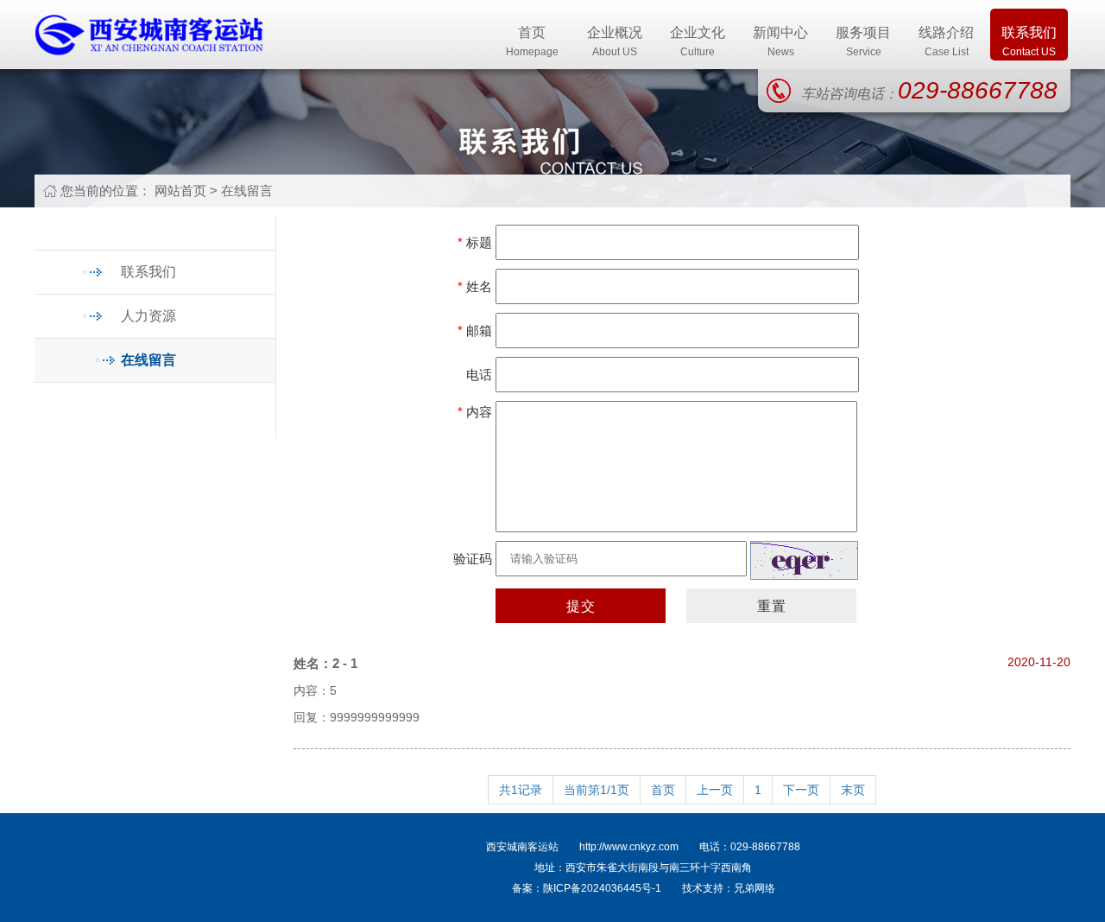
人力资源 (148, 315)
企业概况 (614, 41)
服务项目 (863, 41)
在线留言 (247, 190)
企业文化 (697, 41)
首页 (532, 41)
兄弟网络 (754, 888)
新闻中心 (780, 41)
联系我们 (1029, 41)
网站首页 (180, 190)
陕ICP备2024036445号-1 (602, 888)
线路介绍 (946, 41)
